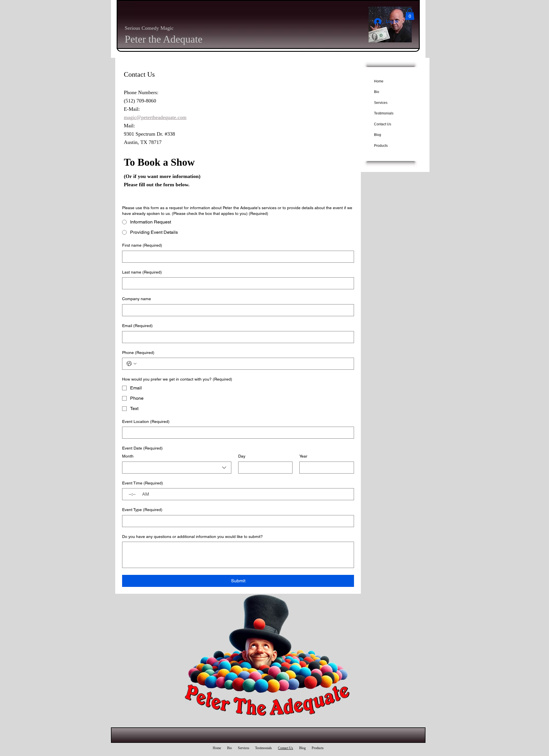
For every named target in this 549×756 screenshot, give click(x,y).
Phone (138, 352)
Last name (142, 272)
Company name (136, 298)
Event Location (146, 421)
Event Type (142, 509)
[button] (410, 14)
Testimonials (383, 113)
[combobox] (176, 468)
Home (378, 81)
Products (381, 146)
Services (380, 103)
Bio (376, 92)
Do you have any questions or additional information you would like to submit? (192, 536)
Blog (377, 135)
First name (142, 245)
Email (137, 325)
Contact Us (382, 124)
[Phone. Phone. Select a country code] (131, 363)
